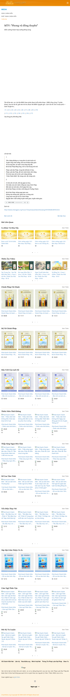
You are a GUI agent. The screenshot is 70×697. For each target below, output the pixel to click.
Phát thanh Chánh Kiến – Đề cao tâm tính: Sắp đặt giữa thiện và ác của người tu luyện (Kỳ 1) (59, 575)
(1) (5, 110)
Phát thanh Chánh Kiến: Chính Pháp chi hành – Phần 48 (42, 312)
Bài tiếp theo (62, 216)
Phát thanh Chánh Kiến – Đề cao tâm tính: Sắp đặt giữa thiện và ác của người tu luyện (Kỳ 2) (42, 575)
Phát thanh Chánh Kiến (8, 16)
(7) (26, 110)
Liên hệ (17, 661)
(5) (19, 110)
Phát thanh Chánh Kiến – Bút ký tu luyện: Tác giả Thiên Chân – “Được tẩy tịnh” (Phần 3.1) (25, 646)
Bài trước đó (8, 216)
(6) (22, 110)
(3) (12, 110)
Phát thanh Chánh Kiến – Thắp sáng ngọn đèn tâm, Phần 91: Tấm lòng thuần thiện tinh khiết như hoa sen (8, 450)
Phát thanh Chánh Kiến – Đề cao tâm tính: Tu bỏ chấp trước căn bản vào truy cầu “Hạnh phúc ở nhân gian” (42, 492)
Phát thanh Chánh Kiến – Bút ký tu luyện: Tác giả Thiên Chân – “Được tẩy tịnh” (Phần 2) (42, 644)
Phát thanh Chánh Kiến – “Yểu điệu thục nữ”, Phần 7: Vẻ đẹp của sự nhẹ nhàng (42, 523)
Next (67, 238)
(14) (19, 113)
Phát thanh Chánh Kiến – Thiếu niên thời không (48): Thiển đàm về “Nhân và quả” (42, 417)
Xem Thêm (65, 228)
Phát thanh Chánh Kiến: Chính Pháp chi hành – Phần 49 (25, 312)
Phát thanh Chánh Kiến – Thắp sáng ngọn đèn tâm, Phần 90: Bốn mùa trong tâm (25, 458)
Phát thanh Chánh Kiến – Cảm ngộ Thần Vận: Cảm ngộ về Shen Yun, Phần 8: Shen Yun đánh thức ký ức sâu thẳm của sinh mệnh (25, 606)
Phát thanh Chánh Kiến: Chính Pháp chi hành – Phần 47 (59, 312)
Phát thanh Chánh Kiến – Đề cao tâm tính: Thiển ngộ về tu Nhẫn (25, 488)
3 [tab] (37, 252)
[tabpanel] (9, 238)
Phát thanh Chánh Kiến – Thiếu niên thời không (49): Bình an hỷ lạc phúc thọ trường (25, 417)
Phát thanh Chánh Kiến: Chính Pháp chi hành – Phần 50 (8, 312)
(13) (14, 113)
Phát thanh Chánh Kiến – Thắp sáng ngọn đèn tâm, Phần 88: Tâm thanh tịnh (59, 458)
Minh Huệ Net (36, 661)
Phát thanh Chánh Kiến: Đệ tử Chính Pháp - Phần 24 (42, 354)
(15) (23, 113)
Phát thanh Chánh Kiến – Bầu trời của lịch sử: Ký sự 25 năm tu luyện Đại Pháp (26, 395)
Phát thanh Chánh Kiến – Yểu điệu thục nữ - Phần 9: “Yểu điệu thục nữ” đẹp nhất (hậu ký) (8, 523)
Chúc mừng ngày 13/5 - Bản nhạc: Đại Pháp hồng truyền (25, 242)
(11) (6, 113)
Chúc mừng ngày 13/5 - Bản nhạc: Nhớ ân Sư (59, 242)
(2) (9, 110)
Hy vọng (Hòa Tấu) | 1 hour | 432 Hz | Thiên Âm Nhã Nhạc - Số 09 (25, 274)
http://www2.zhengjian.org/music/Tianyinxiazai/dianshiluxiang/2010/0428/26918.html (32, 210)
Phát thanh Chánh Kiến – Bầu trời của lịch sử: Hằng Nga (8, 395)
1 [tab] (32, 252)
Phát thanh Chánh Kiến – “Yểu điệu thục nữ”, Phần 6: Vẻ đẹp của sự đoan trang (59, 523)
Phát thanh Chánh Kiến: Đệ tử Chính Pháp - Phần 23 (59, 354)
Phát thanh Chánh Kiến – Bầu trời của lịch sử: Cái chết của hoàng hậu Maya (59, 395)
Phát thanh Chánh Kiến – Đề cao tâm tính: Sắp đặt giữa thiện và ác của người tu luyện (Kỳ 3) (25, 575)
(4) (16, 110)
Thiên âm (4, 19)
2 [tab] (35, 252)
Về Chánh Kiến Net (7, 661)
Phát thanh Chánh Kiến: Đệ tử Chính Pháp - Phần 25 (26, 354)
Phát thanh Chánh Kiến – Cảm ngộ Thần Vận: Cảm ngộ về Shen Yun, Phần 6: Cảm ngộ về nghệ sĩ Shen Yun (59, 604)
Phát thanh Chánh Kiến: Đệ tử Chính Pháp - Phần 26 (9, 354)
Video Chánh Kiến (7, 13)
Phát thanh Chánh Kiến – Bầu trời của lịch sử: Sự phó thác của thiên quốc (42, 395)
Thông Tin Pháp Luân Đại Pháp (52, 661)
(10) (36, 110)
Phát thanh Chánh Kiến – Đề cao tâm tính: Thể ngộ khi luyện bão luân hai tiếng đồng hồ (59, 490)
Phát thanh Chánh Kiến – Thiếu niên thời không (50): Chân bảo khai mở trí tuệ (8, 417)
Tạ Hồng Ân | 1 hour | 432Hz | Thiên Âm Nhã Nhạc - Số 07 (59, 274)
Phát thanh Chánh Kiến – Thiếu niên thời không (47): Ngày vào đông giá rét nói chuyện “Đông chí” (59, 417)
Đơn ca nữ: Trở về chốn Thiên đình (8, 242)
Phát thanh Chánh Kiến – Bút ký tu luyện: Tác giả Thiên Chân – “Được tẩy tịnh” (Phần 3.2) (8, 646)
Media (4, 9)
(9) (33, 110)
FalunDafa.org (25, 661)
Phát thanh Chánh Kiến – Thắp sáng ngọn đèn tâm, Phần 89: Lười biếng (42, 458)
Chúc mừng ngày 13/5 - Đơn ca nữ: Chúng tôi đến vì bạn (42, 242)
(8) (29, 110)
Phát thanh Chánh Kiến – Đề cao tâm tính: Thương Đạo (8, 488)
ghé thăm (17, 677)
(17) (31, 113)
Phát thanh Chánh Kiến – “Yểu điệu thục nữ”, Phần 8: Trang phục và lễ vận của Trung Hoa (25, 523)
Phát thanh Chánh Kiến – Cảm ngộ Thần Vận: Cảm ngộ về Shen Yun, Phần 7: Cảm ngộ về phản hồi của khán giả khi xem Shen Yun (42, 606)
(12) (10, 113)
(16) (27, 113)
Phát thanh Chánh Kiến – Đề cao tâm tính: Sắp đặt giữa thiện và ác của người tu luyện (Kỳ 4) (8, 575)
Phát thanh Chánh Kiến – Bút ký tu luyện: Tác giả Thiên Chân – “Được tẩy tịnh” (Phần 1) (59, 644)
